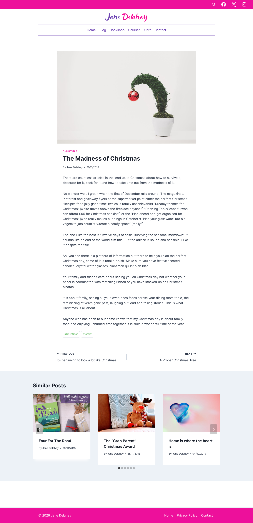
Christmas (70, 151)
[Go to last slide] (39, 429)
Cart (147, 30)
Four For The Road (55, 441)
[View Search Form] (213, 4)
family (87, 333)
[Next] (213, 429)
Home (91, 30)
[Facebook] (223, 4)
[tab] (119, 468)
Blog (102, 30)
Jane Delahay (74, 167)
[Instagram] (244, 4)
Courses (134, 30)
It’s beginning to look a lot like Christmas (86, 357)
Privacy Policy (187, 515)
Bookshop (117, 30)
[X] (233, 4)
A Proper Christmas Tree (178, 357)
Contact (160, 30)
